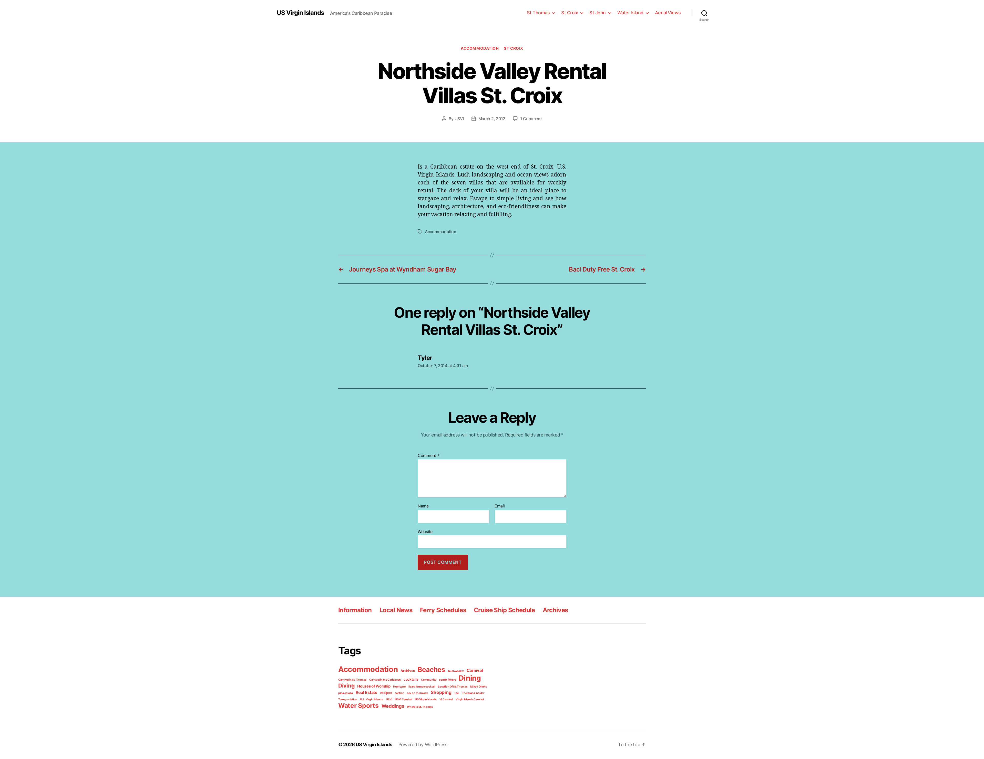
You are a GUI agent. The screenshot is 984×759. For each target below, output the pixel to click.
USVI (459, 118)
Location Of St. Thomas (452, 686)
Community (428, 679)
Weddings (393, 706)
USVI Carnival (403, 699)
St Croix (569, 12)
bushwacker (456, 671)
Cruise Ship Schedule (504, 610)
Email (500, 506)
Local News (396, 610)
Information (355, 610)
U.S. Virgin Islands (371, 699)
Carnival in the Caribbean (385, 679)
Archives (555, 610)
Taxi (456, 693)
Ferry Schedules (443, 610)
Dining (470, 678)
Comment (428, 455)
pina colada (345, 693)
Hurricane (399, 686)
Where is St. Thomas (420, 707)
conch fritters (447, 679)
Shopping (441, 692)
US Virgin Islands (300, 13)
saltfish (399, 693)
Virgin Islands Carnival (470, 699)
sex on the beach (417, 693)
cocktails (411, 679)
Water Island (630, 12)
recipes (386, 693)
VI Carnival (446, 699)
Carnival (475, 670)
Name (423, 506)
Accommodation (480, 48)
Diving (346, 685)
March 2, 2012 (492, 118)
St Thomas (538, 12)
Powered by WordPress (423, 744)
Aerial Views (668, 12)
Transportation (347, 699)
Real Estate (366, 692)
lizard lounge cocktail (421, 686)
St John (597, 12)
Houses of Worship (373, 686)
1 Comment (531, 118)
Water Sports (358, 705)
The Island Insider (473, 693)
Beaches (431, 669)
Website (425, 531)
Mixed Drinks (478, 686)
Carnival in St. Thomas (352, 679)
